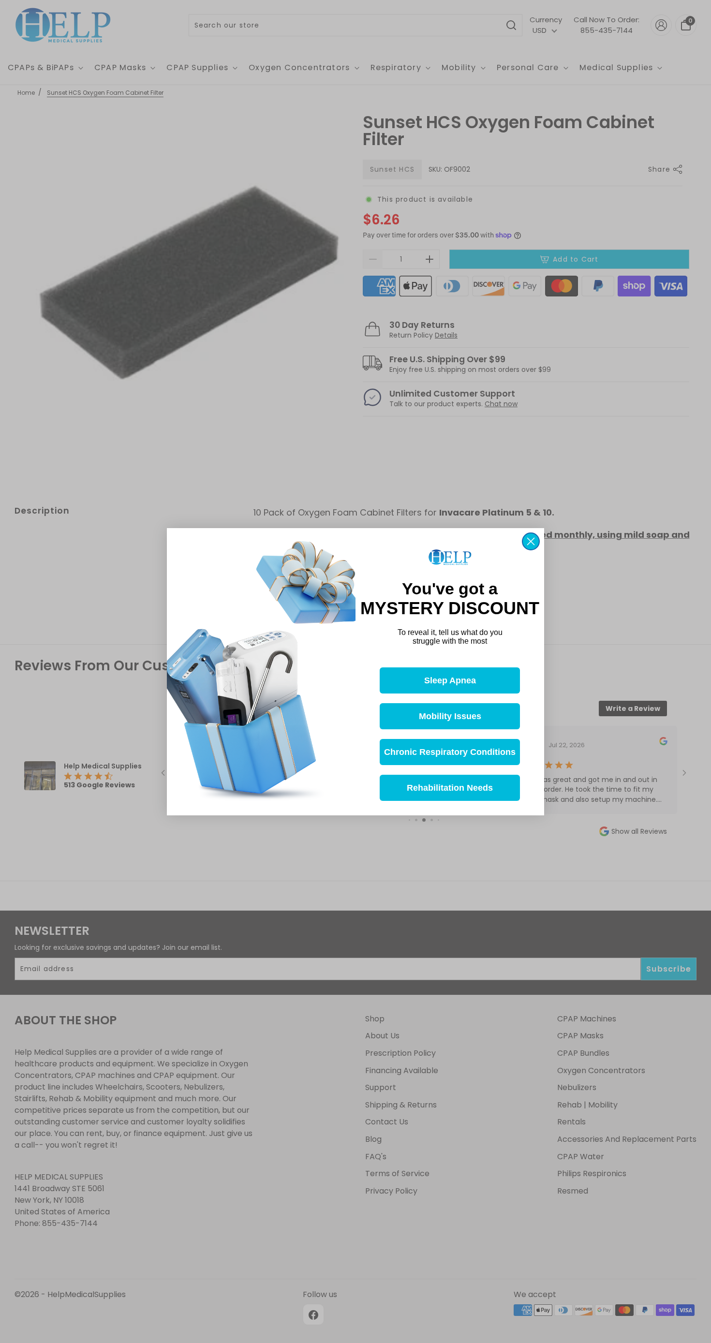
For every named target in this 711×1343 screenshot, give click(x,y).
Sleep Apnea (450, 680)
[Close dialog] (530, 541)
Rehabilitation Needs (450, 787)
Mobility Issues (450, 716)
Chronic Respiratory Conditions (450, 751)
